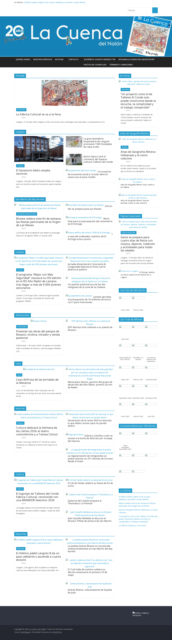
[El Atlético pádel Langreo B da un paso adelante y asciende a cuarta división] (38, 539)
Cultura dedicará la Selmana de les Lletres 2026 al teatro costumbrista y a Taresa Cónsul (37, 431)
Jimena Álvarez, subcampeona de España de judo (90, 591)
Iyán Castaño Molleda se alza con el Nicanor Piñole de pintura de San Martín (89, 520)
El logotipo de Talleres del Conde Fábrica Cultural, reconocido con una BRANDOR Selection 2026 (37, 497)
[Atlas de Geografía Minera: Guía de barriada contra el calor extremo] (138, 195)
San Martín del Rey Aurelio (26, 214)
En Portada (21, 110)
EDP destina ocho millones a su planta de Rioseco (90, 328)
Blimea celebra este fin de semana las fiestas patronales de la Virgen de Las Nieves (38, 222)
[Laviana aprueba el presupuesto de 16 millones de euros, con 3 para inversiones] (79, 295)
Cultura (20, 489)
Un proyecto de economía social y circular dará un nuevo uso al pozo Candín (89, 174)
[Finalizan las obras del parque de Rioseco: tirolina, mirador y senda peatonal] (39, 321)
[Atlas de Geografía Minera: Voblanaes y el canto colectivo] (138, 139)
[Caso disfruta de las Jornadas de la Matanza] (39, 369)
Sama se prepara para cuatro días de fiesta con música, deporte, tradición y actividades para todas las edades (138, 243)
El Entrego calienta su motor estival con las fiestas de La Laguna (137, 274)
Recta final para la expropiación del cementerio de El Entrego (90, 221)
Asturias (20, 423)
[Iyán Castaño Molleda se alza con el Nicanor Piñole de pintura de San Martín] (90, 512)
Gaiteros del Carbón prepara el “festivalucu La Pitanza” (84, 502)
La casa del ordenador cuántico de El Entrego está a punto (90, 236)
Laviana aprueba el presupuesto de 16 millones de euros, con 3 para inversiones (89, 299)
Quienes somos (23, 59)
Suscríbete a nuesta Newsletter (99, 59)
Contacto (73, 59)
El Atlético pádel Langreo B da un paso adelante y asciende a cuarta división (55, 2)
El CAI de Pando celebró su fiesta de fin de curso (90, 484)
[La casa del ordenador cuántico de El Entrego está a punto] (88, 232)
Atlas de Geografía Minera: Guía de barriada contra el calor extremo (135, 201)
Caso (19, 375)
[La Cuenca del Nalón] (86, 17)
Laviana (20, 270)
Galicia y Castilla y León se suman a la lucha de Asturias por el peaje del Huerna (90, 438)
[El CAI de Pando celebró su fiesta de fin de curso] (89, 480)
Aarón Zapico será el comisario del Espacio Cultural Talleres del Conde (98, 159)
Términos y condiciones (121, 64)
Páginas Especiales (128, 233)
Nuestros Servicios (42, 59)
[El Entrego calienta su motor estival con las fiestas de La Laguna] (128, 271)
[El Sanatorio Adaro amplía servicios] (38, 137)
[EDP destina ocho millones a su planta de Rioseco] (90, 321)
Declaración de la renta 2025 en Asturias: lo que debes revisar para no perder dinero (90, 423)
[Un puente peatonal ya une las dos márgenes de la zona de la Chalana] (90, 278)
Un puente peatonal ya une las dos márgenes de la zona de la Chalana (87, 286)
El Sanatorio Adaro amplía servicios (33, 171)
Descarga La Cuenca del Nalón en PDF (136, 59)
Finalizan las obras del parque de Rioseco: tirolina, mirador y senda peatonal (38, 334)
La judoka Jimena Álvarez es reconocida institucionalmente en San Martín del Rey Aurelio (90, 548)
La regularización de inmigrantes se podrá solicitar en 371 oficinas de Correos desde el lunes (90, 458)
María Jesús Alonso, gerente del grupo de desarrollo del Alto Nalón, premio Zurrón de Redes (90, 384)
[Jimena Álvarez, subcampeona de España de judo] (90, 583)
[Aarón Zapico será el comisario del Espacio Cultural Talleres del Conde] (74, 155)
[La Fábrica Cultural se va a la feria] (64, 81)
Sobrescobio (22, 327)
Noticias (59, 59)
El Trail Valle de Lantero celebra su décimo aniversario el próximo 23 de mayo (87, 572)
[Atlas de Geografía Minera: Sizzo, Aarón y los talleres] (138, 179)
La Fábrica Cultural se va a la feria (38, 114)
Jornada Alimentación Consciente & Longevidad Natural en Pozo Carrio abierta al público (87, 267)
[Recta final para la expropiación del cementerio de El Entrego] (84, 217)
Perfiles (124, 147)
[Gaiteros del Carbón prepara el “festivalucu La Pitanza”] (90, 494)
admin (23, 118)
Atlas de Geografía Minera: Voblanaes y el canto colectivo (138, 155)
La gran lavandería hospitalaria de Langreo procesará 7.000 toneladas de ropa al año (97, 142)
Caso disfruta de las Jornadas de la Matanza (37, 381)
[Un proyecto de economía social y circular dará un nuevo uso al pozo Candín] (81, 170)
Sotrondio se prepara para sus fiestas (90, 207)
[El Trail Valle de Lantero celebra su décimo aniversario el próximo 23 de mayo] (90, 560)
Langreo (20, 166)
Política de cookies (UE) (95, 64)
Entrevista (125, 89)
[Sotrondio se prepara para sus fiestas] (85, 205)
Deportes (20, 549)
